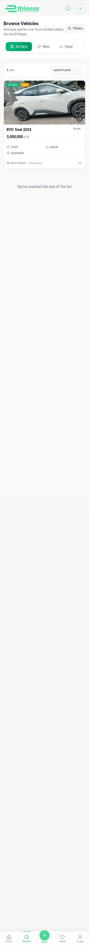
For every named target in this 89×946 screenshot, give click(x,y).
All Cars (21, 46)
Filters (78, 28)
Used (69, 46)
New (46, 46)
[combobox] (66, 70)
